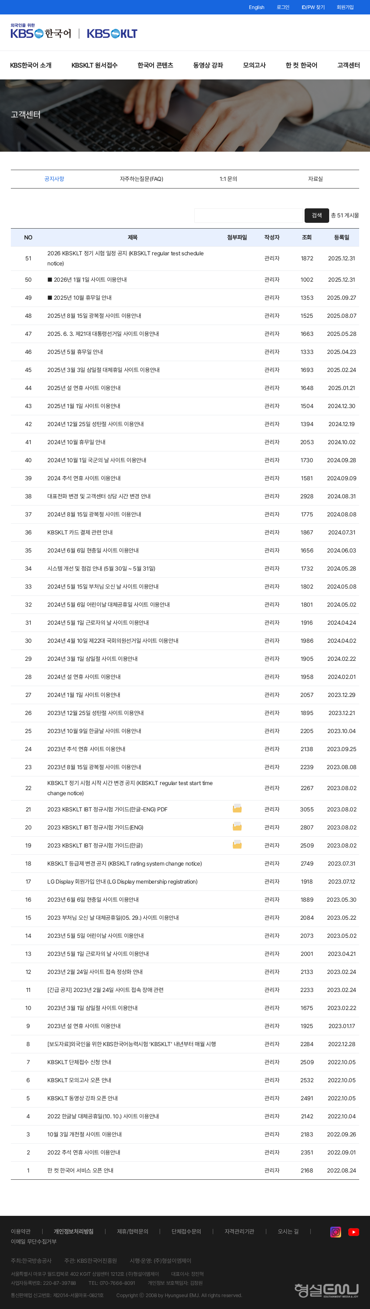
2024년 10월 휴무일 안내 (76, 442)
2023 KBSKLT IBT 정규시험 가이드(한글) (94, 845)
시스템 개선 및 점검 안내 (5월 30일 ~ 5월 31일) (101, 568)
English (256, 7)
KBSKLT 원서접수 (95, 65)
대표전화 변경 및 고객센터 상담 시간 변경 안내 (99, 496)
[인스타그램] (336, 1234)
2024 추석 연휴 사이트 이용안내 (83, 478)
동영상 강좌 (208, 65)
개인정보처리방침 (73, 1231)
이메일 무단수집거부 (34, 1241)
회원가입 (345, 7)
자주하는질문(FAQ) (141, 178)
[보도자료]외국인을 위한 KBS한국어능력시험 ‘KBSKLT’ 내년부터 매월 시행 (131, 1044)
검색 (317, 215)
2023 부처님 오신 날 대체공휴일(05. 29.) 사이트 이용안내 (112, 917)
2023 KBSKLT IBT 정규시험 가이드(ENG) (95, 827)
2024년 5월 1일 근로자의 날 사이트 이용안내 (98, 622)
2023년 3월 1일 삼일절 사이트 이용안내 (92, 1008)
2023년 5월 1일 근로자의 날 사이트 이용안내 (98, 953)
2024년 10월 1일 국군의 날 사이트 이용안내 (96, 460)
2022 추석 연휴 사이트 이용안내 (83, 1152)
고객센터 (348, 65)
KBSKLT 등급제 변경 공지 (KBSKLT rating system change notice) (124, 863)
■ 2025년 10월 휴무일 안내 (79, 297)
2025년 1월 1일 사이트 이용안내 (83, 406)
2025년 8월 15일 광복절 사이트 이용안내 (94, 315)
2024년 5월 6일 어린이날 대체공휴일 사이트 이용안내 (108, 604)
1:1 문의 (228, 178)
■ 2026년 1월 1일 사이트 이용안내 (86, 279)
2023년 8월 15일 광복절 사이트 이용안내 (94, 767)
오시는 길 (288, 1231)
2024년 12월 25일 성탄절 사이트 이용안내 (95, 424)
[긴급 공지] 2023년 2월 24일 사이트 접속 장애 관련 (105, 990)
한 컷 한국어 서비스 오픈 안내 (80, 1170)
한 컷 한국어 (301, 65)
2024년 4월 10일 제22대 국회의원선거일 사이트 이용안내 (112, 640)
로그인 (283, 7)
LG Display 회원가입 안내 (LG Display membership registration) (122, 881)
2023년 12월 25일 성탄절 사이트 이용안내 (95, 713)
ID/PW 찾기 (313, 7)
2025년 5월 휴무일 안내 (75, 351)
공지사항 (54, 178)
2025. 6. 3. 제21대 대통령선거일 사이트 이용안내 (103, 333)
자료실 (315, 178)
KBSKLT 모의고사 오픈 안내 (79, 1080)
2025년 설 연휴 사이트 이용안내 (83, 388)
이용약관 (21, 1231)
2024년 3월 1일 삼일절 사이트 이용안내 (92, 658)
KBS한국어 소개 (31, 65)
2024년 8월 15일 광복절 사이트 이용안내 (94, 514)
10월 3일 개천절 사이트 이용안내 (84, 1134)
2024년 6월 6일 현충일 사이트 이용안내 (92, 550)
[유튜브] (354, 1234)
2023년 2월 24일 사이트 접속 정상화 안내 (95, 971)
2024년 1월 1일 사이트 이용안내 (83, 695)
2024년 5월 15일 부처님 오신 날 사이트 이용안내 (102, 586)
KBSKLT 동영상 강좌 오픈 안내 (82, 1098)
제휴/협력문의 (133, 1231)
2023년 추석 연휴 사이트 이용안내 (86, 749)
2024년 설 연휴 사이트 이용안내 (83, 676)
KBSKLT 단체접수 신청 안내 (79, 1062)
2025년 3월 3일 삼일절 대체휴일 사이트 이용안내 (103, 370)
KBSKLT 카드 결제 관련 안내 (79, 532)
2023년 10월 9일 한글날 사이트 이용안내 (94, 731)
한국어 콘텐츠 (155, 65)
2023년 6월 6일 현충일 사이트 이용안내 (92, 899)
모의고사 (254, 65)
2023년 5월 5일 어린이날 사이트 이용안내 (95, 935)
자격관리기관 (239, 1231)
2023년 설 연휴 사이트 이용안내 (83, 1026)
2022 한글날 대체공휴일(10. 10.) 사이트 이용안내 (103, 1116)
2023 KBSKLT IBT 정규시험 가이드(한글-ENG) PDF (107, 809)
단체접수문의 (186, 1231)
